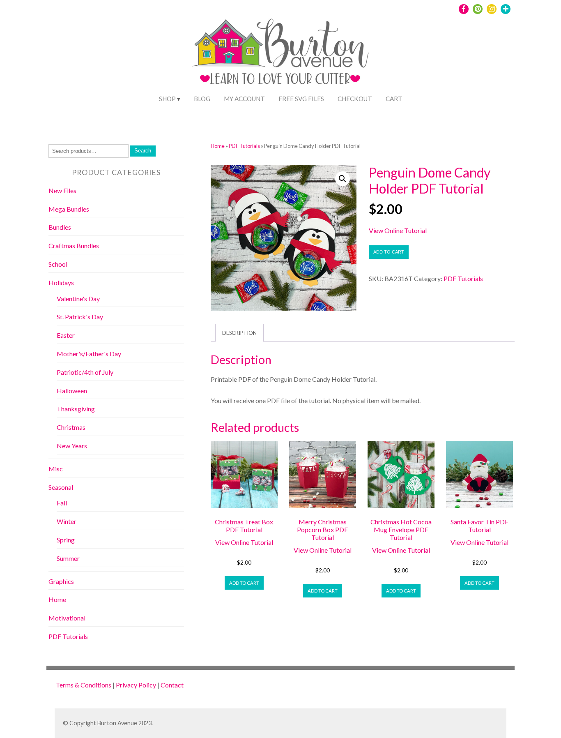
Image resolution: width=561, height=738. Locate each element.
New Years (72, 446)
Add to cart (388, 251)
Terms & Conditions (83, 685)
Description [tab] (239, 333)
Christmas (71, 427)
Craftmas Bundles (73, 245)
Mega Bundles (68, 209)
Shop (167, 98)
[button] (342, 178)
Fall (62, 503)
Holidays (61, 282)
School (57, 264)
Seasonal (60, 487)
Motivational (66, 618)
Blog (202, 98)
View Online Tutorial (398, 230)
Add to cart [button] (244, 583)
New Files (62, 190)
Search (142, 151)
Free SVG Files (301, 98)
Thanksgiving (76, 409)
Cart (394, 98)
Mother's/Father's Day (89, 353)
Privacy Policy (136, 685)
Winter (66, 521)
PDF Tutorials (244, 146)
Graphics (61, 581)
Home (218, 146)
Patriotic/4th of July (85, 372)
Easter (66, 335)
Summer (68, 558)
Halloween (72, 390)
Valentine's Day (78, 298)
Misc (55, 469)
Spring (66, 540)
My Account (244, 98)
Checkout (355, 98)
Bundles (59, 227)
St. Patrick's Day (80, 317)
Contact (172, 685)
